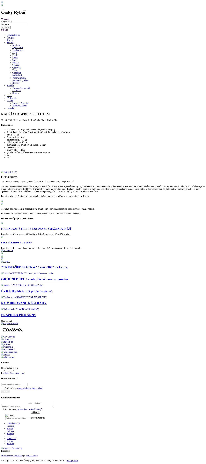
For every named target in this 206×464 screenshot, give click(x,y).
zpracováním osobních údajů (29, 388)
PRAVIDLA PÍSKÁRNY (18, 315)
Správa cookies (31, 455)
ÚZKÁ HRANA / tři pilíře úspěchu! (26, 291)
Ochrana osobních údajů (12, 455)
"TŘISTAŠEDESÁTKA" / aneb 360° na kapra (34, 267)
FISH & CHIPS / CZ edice (16, 242)
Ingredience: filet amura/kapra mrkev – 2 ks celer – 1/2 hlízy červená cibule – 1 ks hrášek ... (42, 248)
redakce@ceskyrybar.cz (13, 373)
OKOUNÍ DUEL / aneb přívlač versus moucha (34, 279)
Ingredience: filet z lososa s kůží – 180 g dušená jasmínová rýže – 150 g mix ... (36, 234)
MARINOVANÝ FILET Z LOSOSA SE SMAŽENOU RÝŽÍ (36, 228)
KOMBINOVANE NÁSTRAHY (24, 303)
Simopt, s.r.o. (72, 460)
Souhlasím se (23, 388)
